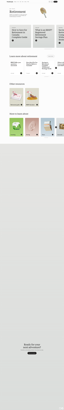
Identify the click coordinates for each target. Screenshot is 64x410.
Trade (20, 1)
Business (26, 1)
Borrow (23, 1)
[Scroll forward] (56, 68)
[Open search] (49, 2)
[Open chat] (60, 408)
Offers (28, 1)
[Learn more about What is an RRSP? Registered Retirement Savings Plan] (36, 40)
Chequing (15, 1)
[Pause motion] (62, 408)
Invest (18, 1)
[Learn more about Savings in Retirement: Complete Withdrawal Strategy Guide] (60, 43)
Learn (10, 8)
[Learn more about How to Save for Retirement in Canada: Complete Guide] (13, 40)
